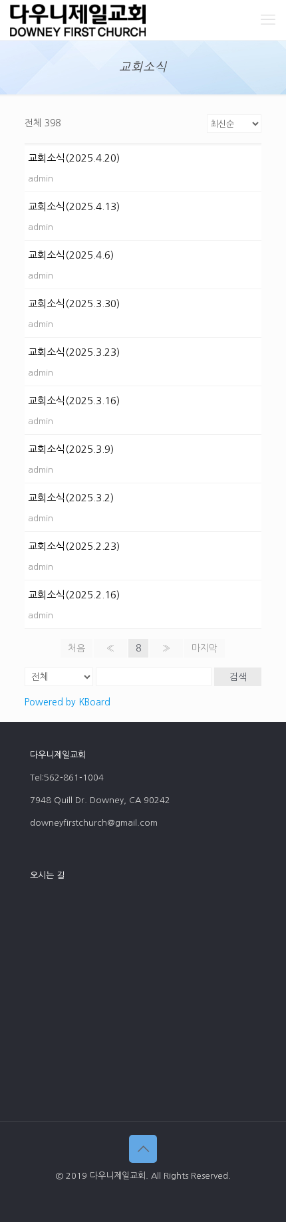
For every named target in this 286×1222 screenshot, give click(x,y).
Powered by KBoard (67, 702)
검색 (238, 676)
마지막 (204, 648)
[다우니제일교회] (78, 20)
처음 (76, 648)
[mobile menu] (268, 20)
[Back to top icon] (143, 1149)
